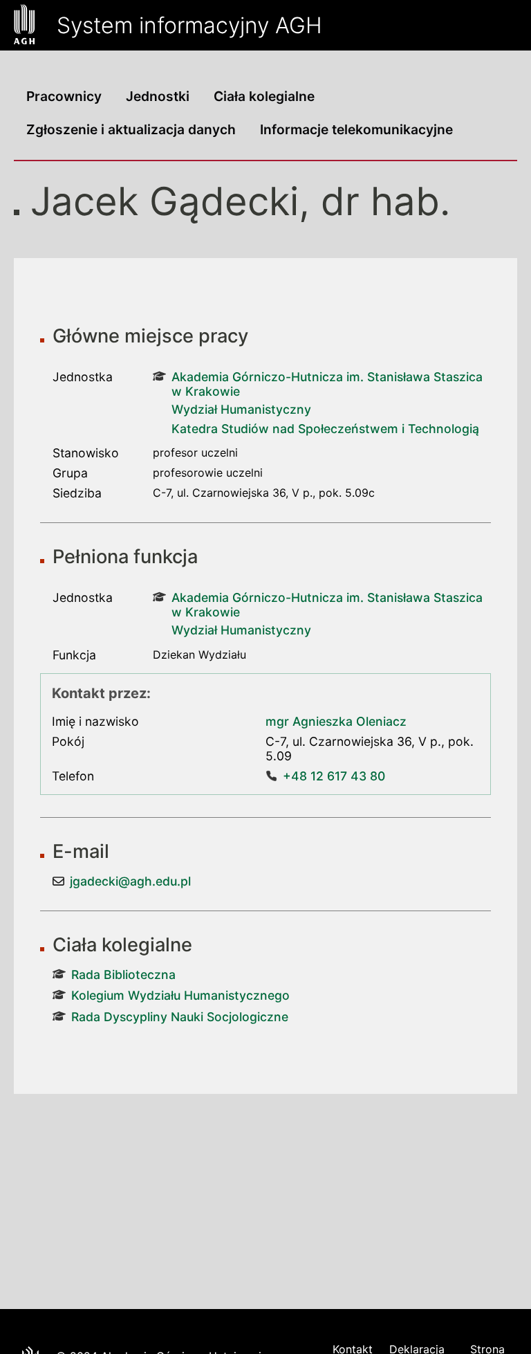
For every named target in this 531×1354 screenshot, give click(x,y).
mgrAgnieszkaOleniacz (336, 721)
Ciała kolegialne (264, 96)
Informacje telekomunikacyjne (356, 129)
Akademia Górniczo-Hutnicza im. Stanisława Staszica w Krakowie (327, 384)
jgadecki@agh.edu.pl (130, 881)
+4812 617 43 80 (334, 776)
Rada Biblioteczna (123, 974)
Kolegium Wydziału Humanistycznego (180, 995)
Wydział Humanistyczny (241, 409)
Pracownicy (64, 96)
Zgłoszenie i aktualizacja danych (131, 129)
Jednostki (157, 96)
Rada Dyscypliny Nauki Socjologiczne (179, 1016)
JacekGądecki (164, 201)
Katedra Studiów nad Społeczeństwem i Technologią (325, 428)
